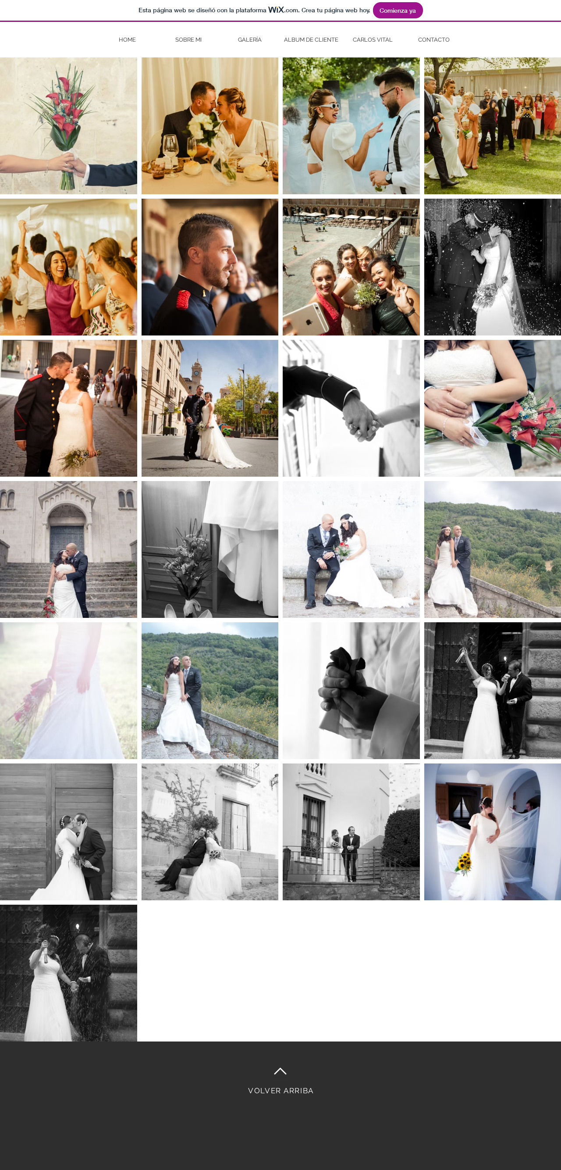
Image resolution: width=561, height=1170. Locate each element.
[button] (249, 39)
